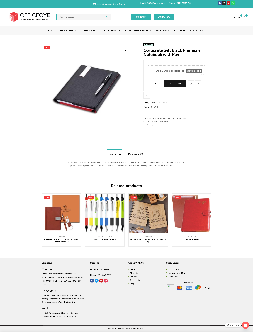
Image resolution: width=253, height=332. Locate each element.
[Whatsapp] (233, 3)
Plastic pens (107, 236)
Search (105, 17)
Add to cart (175, 84)
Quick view (70, 232)
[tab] (114, 153)
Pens (166, 103)
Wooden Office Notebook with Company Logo (148, 240)
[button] (126, 49)
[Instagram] (224, 3)
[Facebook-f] (92, 281)
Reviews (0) (135, 154)
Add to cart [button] (52, 232)
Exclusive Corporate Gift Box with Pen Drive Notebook (61, 240)
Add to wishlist (191, 83)
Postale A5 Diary (191, 239)
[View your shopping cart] (244, 17)
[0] (239, 17)
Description (114, 154)
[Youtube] (228, 3)
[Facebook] (220, 3)
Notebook (159, 103)
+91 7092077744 (183, 3)
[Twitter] (97, 281)
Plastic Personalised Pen (105, 239)
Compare (198, 83)
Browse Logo (194, 70)
